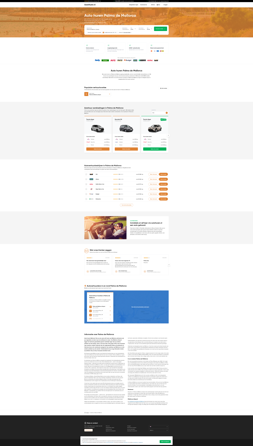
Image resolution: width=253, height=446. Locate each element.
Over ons (108, 425)
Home (87, 412)
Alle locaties (164, 88)
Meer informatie (153, 174)
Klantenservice (143, 4)
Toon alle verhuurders (126, 205)
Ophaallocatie (89, 28)
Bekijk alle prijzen (98, 149)
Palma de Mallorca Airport (95, 94)
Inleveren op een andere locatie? (94, 32)
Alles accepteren (165, 441)
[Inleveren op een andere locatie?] (86, 32)
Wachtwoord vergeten (131, 427)
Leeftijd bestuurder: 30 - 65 (110, 32)
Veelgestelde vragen (133, 4)
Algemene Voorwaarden (111, 430)
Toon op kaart (95, 307)
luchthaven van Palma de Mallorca (136, 401)
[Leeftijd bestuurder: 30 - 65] (103, 32)
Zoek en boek (163, 174)
